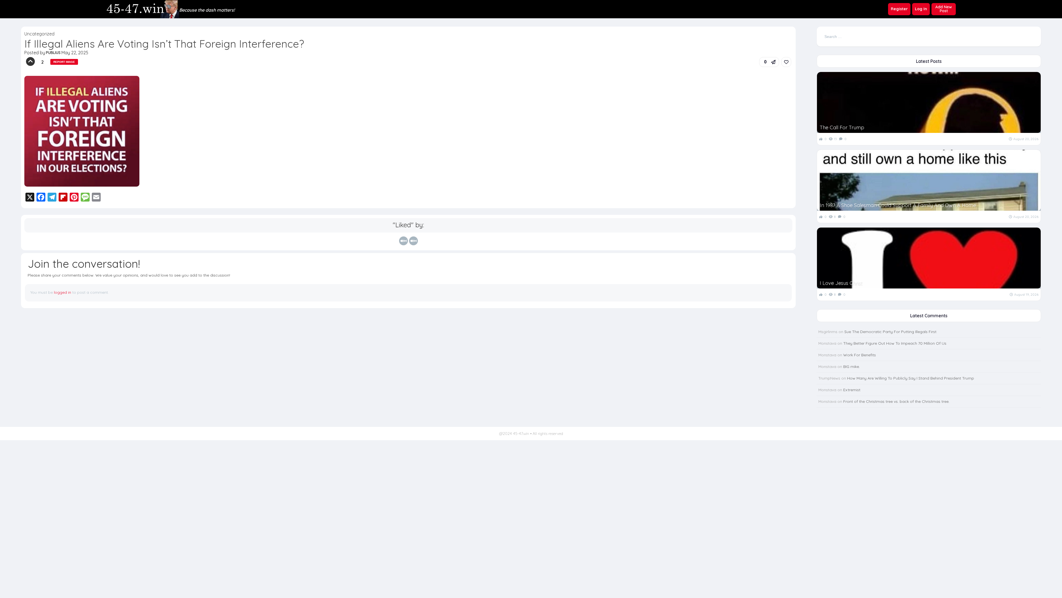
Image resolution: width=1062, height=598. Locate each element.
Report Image (64, 61)
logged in (62, 292)
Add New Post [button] (943, 8)
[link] (786, 62)
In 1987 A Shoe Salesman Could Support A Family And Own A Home (898, 205)
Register (899, 8)
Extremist (851, 389)
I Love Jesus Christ (841, 283)
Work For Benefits (859, 354)
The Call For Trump (842, 127)
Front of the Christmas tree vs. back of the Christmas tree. (896, 401)
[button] (769, 62)
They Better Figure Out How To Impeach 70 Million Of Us (894, 343)
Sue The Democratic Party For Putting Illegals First (890, 331)
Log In (921, 8)
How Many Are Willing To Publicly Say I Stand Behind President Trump (910, 378)
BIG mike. (851, 366)
